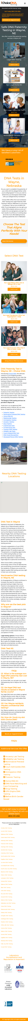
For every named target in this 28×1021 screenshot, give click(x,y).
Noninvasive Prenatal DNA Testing (14, 414)
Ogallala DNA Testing (6, 937)
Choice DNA (12, 373)
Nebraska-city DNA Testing (8, 903)
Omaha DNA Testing (6, 828)
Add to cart (14, 289)
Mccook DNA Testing (6, 893)
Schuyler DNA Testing (6, 915)
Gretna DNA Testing (6, 928)
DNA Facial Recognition (10, 435)
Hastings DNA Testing (7, 846)
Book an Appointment (14, 734)
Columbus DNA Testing (7, 853)
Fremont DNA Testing (7, 843)
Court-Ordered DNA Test (11, 433)
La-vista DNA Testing (6, 862)
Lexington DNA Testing (7, 878)
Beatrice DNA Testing (7, 871)
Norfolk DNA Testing (6, 850)
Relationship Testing (9, 418)
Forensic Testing (12, 777)
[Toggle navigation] (25, 3)
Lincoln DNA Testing (6, 831)
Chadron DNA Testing (6, 922)
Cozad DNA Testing (6, 947)
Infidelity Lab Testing (14, 759)
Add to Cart (14, 64)
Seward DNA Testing (6, 896)
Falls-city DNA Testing (7, 943)
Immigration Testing (9, 420)
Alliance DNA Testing (6, 884)
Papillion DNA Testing (6, 859)
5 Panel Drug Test (9, 425)
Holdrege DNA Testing (7, 918)
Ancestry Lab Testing (14, 756)
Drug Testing (7, 423)
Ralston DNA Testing (6, 900)
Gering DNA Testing (6, 881)
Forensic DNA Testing (10, 429)
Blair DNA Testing (5, 887)
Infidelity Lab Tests (9, 431)
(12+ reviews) (18, 161)
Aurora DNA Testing (6, 934)
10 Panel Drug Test (9, 427)
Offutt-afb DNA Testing (7, 925)
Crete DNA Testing (6, 906)
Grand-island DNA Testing (7, 837)
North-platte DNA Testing (8, 856)
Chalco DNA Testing (6, 875)
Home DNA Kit (8, 416)
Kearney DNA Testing (6, 840)
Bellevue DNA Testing (7, 834)
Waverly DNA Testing (6, 940)
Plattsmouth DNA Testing (8, 909)
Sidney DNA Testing (6, 912)
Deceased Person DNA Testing (13, 437)
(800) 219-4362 (14, 816)
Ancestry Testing (8, 422)
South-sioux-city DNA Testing (9, 868)
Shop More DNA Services (14, 361)
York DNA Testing (5, 890)
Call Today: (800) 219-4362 (12, 11)
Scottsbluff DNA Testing (7, 865)
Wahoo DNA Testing (6, 931)
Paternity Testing (8, 412)
